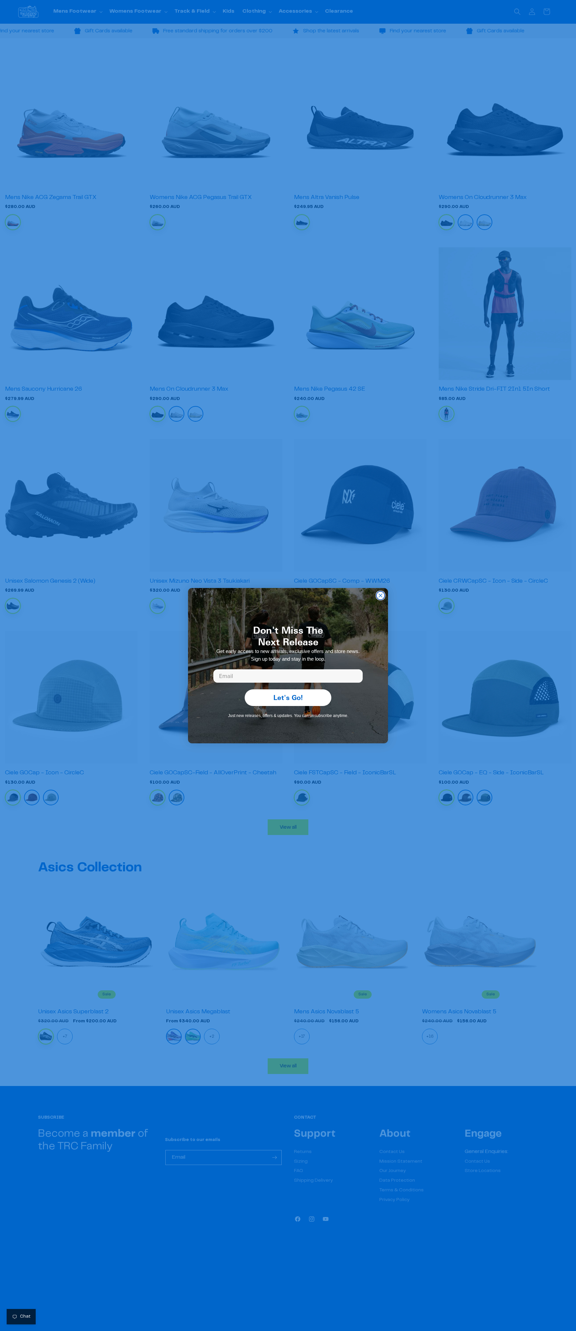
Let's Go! (288, 697)
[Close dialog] (380, 595)
